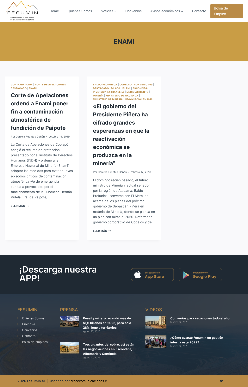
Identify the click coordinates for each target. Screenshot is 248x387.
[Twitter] (221, 381)
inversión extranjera (108, 91)
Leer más (20, 205)
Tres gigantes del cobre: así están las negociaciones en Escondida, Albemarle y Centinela (108, 349)
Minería (98, 95)
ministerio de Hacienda (122, 95)
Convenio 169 (143, 84)
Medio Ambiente (137, 91)
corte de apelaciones (50, 84)
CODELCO (126, 84)
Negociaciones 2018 (139, 99)
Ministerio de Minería (108, 99)
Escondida (140, 88)
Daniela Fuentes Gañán (30, 136)
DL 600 (115, 88)
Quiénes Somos (80, 11)
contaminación (22, 84)
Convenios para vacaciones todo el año (200, 318)
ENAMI (33, 88)
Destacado (19, 88)
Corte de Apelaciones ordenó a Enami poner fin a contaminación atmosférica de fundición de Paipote (40, 111)
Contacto (199, 11)
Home (54, 11)
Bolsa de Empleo (221, 11)
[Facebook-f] (229, 381)
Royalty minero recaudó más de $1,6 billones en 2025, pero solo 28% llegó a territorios (107, 322)
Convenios (133, 11)
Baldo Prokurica (105, 84)
